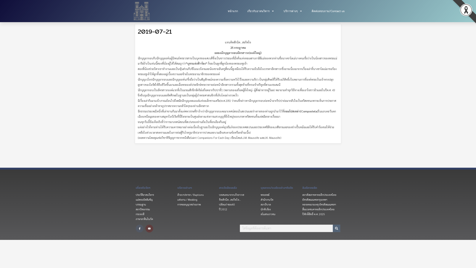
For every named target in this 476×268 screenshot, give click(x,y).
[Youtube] (149, 228)
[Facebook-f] (140, 228)
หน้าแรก (233, 11)
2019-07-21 (155, 31)
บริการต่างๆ (291, 11)
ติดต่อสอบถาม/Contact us (328, 11)
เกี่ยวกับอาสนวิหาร (258, 11)
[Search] (336, 228)
